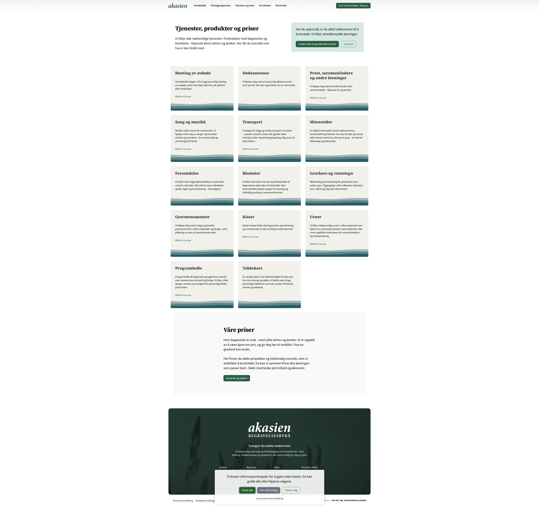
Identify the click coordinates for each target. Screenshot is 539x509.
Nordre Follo (309, 467)
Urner (315, 216)
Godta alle (247, 490)
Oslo (277, 467)
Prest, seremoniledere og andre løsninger (331, 75)
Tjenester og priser (244, 5)
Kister (248, 216)
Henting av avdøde (193, 73)
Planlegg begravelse (221, 5)
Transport (252, 122)
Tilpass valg (291, 490)
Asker (223, 467)
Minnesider (281, 5)
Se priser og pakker (236, 378)
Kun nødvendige (269, 490)
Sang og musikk (190, 122)
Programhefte (188, 268)
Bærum (251, 467)
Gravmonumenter (192, 216)
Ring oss (353, 5)
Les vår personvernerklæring (269, 498)
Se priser (348, 44)
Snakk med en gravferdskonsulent (317, 44)
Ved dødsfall (200, 5)
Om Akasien (265, 5)
